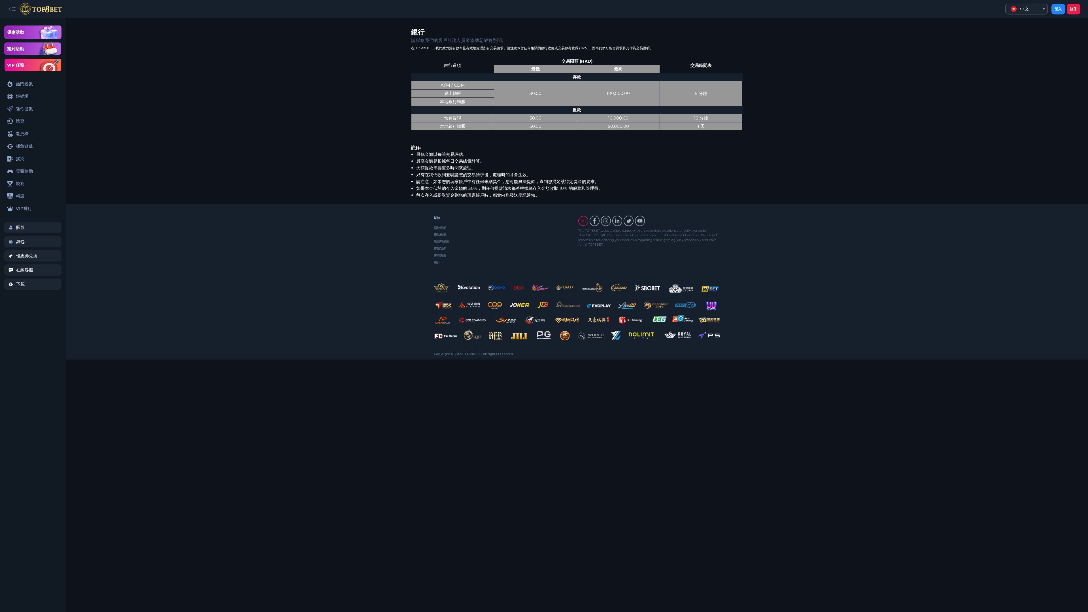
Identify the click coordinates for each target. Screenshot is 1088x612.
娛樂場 (22, 96)
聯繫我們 (440, 248)
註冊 (1073, 9)
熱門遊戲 (24, 83)
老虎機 (22, 133)
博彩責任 (440, 255)
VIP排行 (24, 208)
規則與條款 (441, 241)
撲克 (20, 158)
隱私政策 (440, 235)
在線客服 (24, 270)
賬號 (20, 227)
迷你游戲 (24, 108)
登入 (1058, 9)
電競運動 (24, 171)
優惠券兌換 (26, 255)
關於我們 (440, 228)
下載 (20, 284)
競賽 (20, 183)
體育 (20, 121)
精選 (20, 196)
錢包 (20, 241)
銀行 (437, 262)
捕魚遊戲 (24, 146)
